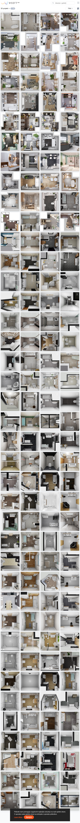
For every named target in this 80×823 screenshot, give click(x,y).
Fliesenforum (29, 229)
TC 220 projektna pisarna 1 (53, 309)
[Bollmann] (10, 641)
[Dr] (50, 621)
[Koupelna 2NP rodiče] (30, 561)
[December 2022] (10, 121)
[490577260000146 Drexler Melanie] (69, 281)
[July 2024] (50, 221)
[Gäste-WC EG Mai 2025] (50, 781)
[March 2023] (50, 81)
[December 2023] (69, 221)
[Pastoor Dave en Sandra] (10, 521)
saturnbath (28, 689)
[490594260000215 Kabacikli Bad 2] (69, 541)
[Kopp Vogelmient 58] (50, 341)
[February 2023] (10, 101)
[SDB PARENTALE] (10, 241)
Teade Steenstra (10, 29)
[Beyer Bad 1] (50, 501)
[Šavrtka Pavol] (10, 761)
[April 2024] (69, 22)
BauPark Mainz (50, 649)
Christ (67, 249)
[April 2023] (69, 81)
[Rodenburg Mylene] (10, 441)
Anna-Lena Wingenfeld (32, 509)
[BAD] (30, 221)
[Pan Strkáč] (30, 521)
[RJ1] (50, 301)
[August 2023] (50, 61)
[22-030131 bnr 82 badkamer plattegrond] (10, 481)
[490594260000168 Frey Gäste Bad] (69, 401)
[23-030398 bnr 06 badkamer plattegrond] (69, 261)
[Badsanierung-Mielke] (69, 761)
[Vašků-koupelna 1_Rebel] (50, 721)
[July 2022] (30, 141)
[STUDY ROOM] (50, 101)
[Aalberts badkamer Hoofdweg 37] (30, 321)
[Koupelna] (30, 641)
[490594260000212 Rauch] (69, 461)
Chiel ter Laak (49, 569)
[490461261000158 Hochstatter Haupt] (10, 381)
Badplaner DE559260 (51, 748)
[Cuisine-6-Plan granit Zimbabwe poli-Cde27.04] (10, 561)
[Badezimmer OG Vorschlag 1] (10, 541)
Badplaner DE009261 (51, 509)
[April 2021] (50, 201)
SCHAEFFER (29, 489)
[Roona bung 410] (69, 301)
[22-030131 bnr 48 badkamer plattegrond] (69, 781)
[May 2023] (30, 81)
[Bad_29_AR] (50, 641)
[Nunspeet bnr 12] (69, 741)
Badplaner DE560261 (51, 669)
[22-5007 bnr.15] (10, 721)
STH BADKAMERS (50, 249)
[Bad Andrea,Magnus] (69, 361)
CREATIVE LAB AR (30, 109)
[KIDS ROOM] (30, 101)
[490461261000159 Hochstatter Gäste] (50, 521)
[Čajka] (50, 281)
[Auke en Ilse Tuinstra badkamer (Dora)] (30, 22)
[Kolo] (10, 221)
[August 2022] (10, 141)
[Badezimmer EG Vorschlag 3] (10, 581)
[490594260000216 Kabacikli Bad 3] (69, 581)
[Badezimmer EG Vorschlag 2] (10, 621)
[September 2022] (69, 121)
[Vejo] (10, 261)
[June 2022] (50, 141)
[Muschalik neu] (69, 801)
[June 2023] (10, 81)
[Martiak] (30, 241)
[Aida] (50, 261)
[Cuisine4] (10, 601)
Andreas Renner (70, 489)
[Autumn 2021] (30, 181)
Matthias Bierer (30, 269)
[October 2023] (30, 61)
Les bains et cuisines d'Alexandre (55, 429)
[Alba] (69, 241)
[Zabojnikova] (30, 541)
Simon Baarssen (70, 269)
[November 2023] (69, 42)
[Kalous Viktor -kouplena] (10, 281)
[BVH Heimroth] (30, 501)
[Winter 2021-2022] (50, 181)
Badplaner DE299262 (51, 369)
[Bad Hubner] (50, 581)
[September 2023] (10, 61)
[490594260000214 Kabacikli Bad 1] (69, 501)
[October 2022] (50, 121)
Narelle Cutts (9, 669)
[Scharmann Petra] (50, 741)
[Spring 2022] (69, 141)
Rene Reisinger (69, 369)
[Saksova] (30, 421)
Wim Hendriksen (30, 728)
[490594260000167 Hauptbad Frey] (69, 441)
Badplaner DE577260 (71, 289)
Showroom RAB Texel (71, 309)
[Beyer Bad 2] (50, 541)
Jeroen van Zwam (70, 728)
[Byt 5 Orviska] (10, 421)
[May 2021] (30, 201)
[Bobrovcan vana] (30, 581)
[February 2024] (30, 42)
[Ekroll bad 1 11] (30, 361)
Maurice (8, 689)
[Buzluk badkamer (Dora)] (10, 22)
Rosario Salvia (10, 808)
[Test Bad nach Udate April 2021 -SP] (50, 361)
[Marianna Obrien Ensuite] (10, 661)
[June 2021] (10, 201)
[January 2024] (50, 42)
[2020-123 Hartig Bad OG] (30, 441)
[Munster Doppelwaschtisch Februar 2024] (69, 381)
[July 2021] (10, 181)
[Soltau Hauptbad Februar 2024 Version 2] (50, 381)
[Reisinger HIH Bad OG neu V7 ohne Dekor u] (69, 661)
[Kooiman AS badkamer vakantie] (69, 521)
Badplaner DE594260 (12, 369)
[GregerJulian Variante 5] (69, 481)
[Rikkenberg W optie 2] (69, 641)
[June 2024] (50, 22)
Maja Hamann (69, 349)
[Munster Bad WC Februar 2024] (69, 341)
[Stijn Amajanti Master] (69, 721)
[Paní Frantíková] (30, 761)
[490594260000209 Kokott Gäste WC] (10, 361)
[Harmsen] (50, 561)
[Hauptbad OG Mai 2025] (50, 701)
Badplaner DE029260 (12, 649)
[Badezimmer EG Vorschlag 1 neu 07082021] (10, 501)
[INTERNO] (50, 481)
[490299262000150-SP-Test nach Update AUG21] (30, 381)
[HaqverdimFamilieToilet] (30, 801)
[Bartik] (30, 281)
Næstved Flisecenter (71, 329)
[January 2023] (69, 101)
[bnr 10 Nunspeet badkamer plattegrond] (69, 701)
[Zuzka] (10, 301)
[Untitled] (50, 601)
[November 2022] (30, 121)
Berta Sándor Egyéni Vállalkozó (54, 629)
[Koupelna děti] (30, 601)
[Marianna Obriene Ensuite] (10, 701)
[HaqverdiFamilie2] (30, 721)
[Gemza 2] (50, 321)
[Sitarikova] (50, 441)
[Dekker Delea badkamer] (30, 461)
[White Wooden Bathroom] (10, 161)
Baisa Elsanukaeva (71, 768)
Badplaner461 (10, 389)
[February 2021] (50, 161)
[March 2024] (10, 42)
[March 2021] (69, 161)
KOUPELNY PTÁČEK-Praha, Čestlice (36, 529)
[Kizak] (30, 621)
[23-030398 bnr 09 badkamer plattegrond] (69, 421)
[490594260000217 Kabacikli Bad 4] (69, 621)
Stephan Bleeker (10, 329)
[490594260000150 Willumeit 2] (30, 701)
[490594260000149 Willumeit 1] (30, 661)
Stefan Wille (28, 449)
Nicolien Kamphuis (11, 728)
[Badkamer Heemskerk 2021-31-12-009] (50, 241)
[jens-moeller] (69, 321)
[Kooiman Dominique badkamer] (10, 401)
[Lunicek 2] (69, 201)
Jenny (47, 269)
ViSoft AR (48, 29)
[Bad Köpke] (50, 661)
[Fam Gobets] (10, 681)
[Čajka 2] (10, 461)
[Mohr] (30, 261)
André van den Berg (31, 329)
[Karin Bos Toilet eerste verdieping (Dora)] (50, 461)
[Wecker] (10, 801)
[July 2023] (69, 61)
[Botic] (10, 321)
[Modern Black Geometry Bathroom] (30, 161)
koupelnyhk (48, 489)
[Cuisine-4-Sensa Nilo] (30, 481)
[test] (30, 681)
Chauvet (8, 249)
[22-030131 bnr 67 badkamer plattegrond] (69, 561)
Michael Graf (69, 669)
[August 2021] (69, 181)
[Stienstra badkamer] (10, 341)
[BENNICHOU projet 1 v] (50, 421)
